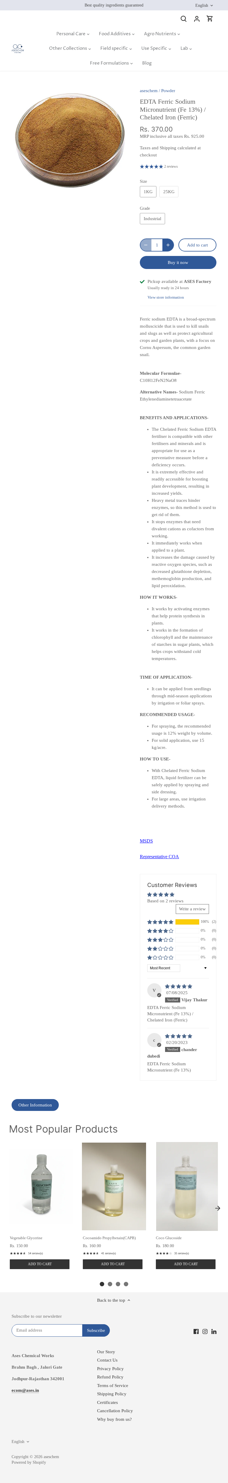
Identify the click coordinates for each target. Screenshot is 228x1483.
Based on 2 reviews (165, 901)
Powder (168, 90)
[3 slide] (118, 1284)
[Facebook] (196, 1331)
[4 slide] (126, 1284)
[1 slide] (102, 1284)
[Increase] (168, 245)
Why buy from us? (114, 1419)
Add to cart (40, 1264)
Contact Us (107, 1360)
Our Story (106, 1351)
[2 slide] (110, 1284)
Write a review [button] (192, 909)
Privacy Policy (110, 1368)
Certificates (107, 1402)
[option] (70, 140)
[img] (178, 986)
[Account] (196, 18)
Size (143, 181)
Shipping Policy (111, 1393)
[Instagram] (205, 1331)
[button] (160, 922)
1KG (148, 191)
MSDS (146, 840)
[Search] (183, 18)
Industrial (152, 218)
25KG (169, 191)
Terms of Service (112, 1385)
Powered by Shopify (29, 1462)
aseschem (149, 90)
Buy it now (178, 262)
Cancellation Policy (115, 1410)
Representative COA (159, 856)
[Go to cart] (209, 18)
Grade (145, 208)
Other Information (35, 1105)
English (201, 5)
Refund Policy (110, 1377)
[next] (218, 1208)
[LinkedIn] (213, 1331)
